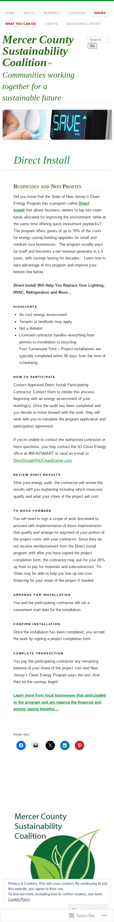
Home (10, 13)
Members (51, 13)
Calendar (76, 13)
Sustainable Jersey (83, 23)
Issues (100, 13)
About (29, 13)
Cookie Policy (19, 899)
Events (51, 23)
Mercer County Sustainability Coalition (38, 51)
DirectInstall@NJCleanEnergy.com (42, 460)
